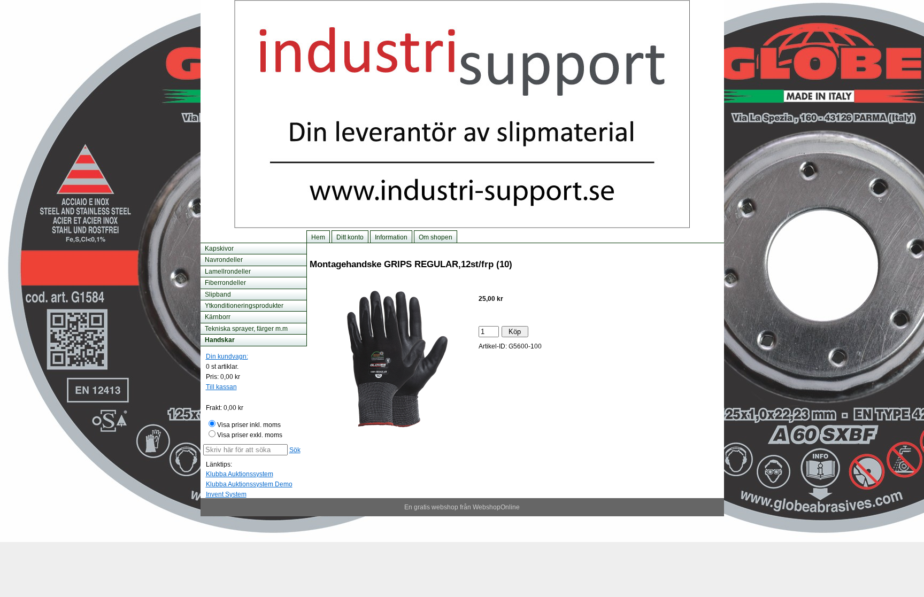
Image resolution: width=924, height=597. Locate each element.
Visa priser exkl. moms (249, 435)
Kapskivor (219, 248)
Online (510, 507)
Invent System (226, 494)
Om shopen (435, 237)
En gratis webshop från (437, 507)
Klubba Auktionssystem (239, 474)
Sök (295, 450)
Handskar (220, 340)
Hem (318, 237)
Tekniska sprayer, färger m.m (246, 328)
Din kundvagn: (227, 356)
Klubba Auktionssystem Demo (249, 484)
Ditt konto (350, 237)
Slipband (218, 294)
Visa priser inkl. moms (249, 425)
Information (391, 237)
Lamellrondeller (228, 271)
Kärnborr (217, 317)
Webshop (486, 507)
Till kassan (221, 387)
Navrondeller (224, 259)
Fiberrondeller (225, 282)
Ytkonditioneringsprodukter (244, 305)
